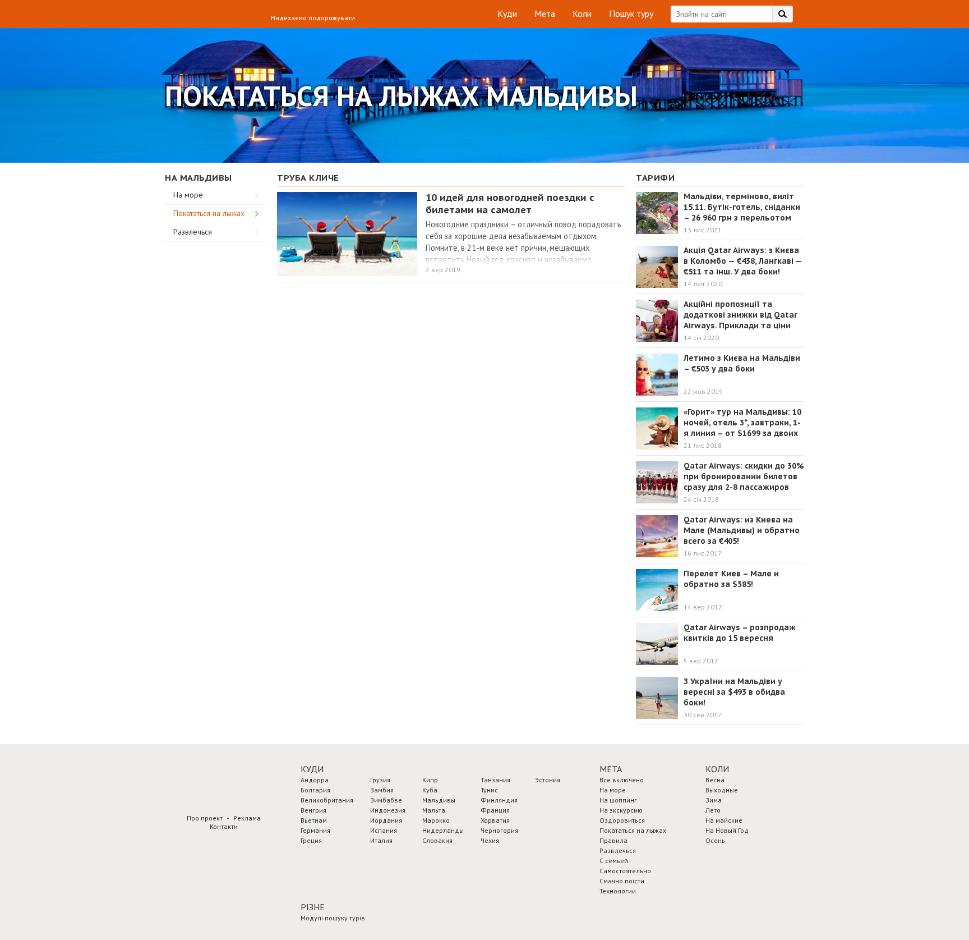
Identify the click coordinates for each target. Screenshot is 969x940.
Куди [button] (312, 768)
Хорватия (495, 820)
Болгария (315, 790)
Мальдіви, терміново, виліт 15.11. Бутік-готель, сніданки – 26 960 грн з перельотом (742, 207)
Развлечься (192, 232)
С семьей (613, 860)
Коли (582, 13)
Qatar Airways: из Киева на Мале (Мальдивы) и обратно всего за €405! (742, 530)
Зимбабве (386, 800)
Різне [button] (313, 907)
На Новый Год (727, 830)
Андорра (315, 780)
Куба (429, 790)
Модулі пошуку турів (333, 918)
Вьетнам (314, 820)
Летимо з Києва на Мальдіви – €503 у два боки (742, 363)
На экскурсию (621, 810)
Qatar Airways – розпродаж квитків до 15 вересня (740, 632)
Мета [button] (610, 768)
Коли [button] (717, 768)
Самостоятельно (625, 870)
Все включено (621, 780)
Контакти (224, 826)
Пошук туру (631, 13)
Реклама (247, 818)
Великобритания (327, 800)
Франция (495, 810)
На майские (723, 820)
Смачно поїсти (621, 881)
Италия (381, 840)
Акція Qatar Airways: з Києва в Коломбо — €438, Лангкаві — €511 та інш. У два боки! (743, 261)
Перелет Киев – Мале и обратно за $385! (731, 578)
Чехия (490, 840)
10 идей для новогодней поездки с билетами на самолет (510, 203)
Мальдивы (438, 800)
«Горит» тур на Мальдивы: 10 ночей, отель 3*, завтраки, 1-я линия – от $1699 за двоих (742, 422)
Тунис (489, 790)
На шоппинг (618, 800)
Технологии (617, 891)
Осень (715, 840)
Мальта (433, 810)
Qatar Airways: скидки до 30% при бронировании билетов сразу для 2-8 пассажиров (744, 476)
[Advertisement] (215, 410)
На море (188, 195)
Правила (613, 840)
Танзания (495, 780)
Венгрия (313, 810)
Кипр (430, 780)
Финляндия (499, 800)
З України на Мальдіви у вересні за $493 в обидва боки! (734, 692)
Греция (311, 840)
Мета (544, 13)
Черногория (499, 830)
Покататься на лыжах (208, 213)
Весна (715, 780)
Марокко (436, 820)
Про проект (205, 818)
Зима (713, 800)
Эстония (547, 780)
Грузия (380, 780)
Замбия (382, 790)
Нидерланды (443, 830)
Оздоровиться (622, 820)
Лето (713, 810)
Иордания (386, 820)
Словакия (437, 840)
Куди (507, 13)
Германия (315, 830)
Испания (383, 830)
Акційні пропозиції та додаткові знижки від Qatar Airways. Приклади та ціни (740, 315)
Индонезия (387, 810)
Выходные (721, 790)
